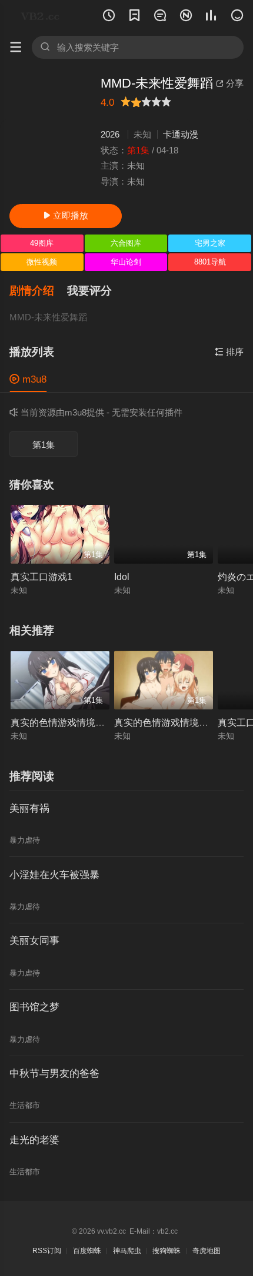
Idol (121, 576)
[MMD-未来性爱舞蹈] (50, 135)
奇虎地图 (206, 1251)
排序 (229, 352)
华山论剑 (126, 261)
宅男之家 (210, 243)
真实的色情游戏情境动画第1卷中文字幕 (93, 722)
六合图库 (126, 243)
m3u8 (27, 379)
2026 (110, 134)
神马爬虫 (127, 1251)
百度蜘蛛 (87, 1251)
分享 (230, 83)
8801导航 (210, 261)
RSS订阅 (46, 1251)
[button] (38, 290)
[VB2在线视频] (42, 16)
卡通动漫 (180, 134)
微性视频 (41, 261)
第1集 (43, 445)
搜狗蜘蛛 (166, 1251)
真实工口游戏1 (41, 576)
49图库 (42, 243)
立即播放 (65, 215)
